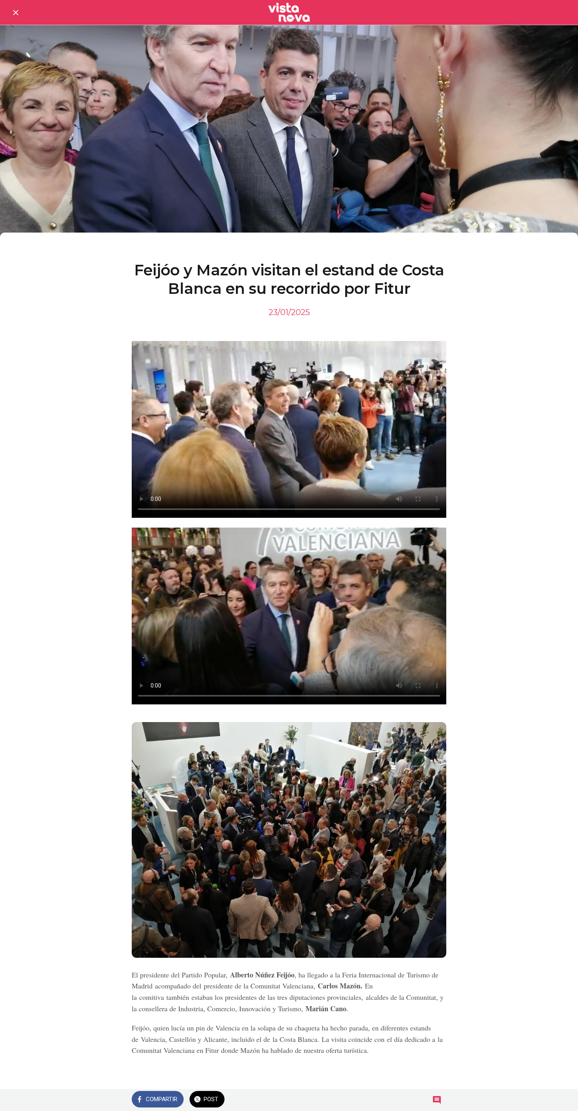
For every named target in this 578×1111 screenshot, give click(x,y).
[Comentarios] (436, 1100)
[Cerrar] (15, 12)
